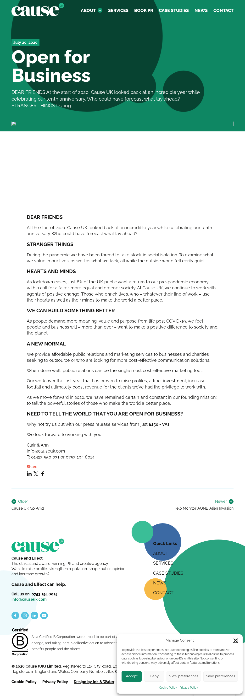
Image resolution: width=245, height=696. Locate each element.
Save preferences (220, 676)
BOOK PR (143, 10)
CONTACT (223, 10)
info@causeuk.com (29, 599)
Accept (132, 676)
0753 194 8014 (44, 594)
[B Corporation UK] (20, 642)
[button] (235, 640)
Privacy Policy (188, 687)
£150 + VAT (160, 424)
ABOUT (88, 10)
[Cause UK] (37, 9)
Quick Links (165, 543)
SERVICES (118, 10)
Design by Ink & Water (94, 682)
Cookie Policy (168, 687)
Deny (154, 676)
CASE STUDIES (174, 10)
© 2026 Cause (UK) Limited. (37, 666)
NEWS (201, 10)
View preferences (183, 676)
